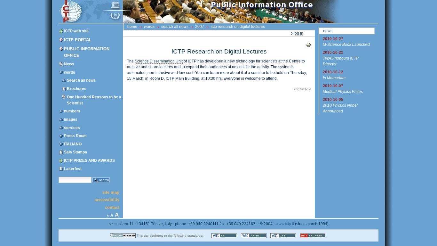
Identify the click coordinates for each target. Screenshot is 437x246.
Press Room (75, 136)
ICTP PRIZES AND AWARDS (89, 160)
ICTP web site (76, 31)
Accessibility (107, 199)
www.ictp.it (285, 224)
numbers (72, 111)
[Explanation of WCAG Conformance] (224, 235)
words (69, 72)
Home (132, 26)
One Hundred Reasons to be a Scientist (94, 100)
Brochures (76, 88)
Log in (298, 33)
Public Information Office (86, 52)
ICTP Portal (179, 11)
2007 (199, 26)
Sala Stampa (75, 152)
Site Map (110, 192)
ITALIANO (73, 144)
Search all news (81, 80)
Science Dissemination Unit (159, 61)
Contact (112, 207)
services (72, 128)
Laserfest (73, 169)
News (69, 64)
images (70, 119)
